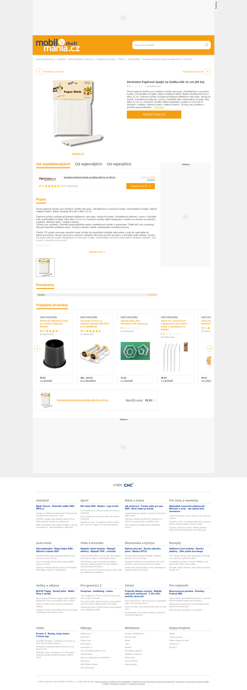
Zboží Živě (84, 637)
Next (210, 348)
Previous (37, 348)
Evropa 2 (173, 647)
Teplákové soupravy (133, 654)
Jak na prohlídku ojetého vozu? (93, 651)
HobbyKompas (86, 654)
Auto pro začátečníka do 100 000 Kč (95, 658)
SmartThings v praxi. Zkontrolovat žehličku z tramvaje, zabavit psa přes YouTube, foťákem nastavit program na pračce (99, 564)
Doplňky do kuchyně (106, 59)
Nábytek (62, 59)
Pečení (121, 59)
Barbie (127, 640)
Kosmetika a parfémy (133, 651)
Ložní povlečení (131, 661)
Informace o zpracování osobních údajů (192, 682)
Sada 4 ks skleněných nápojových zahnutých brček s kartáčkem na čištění (174, 325)
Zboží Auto (84, 661)
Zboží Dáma (85, 644)
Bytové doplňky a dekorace (81, 59)
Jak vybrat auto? (87, 668)
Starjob (172, 634)
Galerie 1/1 (78, 153)
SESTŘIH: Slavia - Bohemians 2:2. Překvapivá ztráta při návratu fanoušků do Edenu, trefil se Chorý (55, 655)
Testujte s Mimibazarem (134, 634)
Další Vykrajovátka (48, 317)
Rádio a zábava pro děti (179, 640)
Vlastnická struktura (137, 684)
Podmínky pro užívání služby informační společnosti (153, 682)
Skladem (151, 180)
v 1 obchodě (46, 380)
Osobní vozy (85, 640)
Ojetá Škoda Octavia (88, 664)
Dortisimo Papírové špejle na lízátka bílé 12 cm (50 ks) (165, 82)
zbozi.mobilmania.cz (45, 59)
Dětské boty (130, 658)
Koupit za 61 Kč (154, 114)
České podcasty (176, 637)
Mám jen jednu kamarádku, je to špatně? (185, 610)
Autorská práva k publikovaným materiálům (112, 682)
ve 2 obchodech (88, 380)
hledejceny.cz (86, 634)
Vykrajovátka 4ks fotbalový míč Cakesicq (134, 322)
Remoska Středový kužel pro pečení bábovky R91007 (54, 323)
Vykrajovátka (134, 59)
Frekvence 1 (174, 644)
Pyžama (128, 647)
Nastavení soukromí (118, 684)
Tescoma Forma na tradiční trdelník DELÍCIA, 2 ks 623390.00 (94, 323)
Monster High (130, 637)
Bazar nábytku (131, 664)
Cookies (105, 684)
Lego (127, 644)
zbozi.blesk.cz (86, 647)
